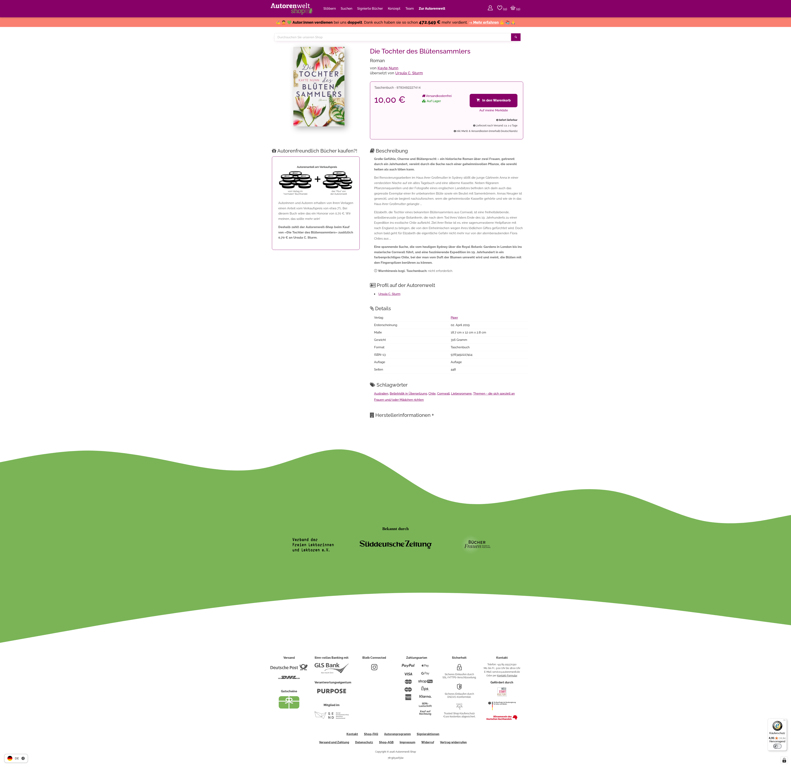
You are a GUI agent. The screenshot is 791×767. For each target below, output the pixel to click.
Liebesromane (461, 393)
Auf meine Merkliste (493, 110)
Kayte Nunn (388, 68)
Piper (454, 317)
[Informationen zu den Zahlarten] (408, 667)
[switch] (777, 746)
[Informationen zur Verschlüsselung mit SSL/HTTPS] (459, 669)
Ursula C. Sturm (409, 73)
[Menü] (784, 721)
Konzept (394, 8)
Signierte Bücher (370, 8)
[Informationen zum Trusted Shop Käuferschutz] (459, 708)
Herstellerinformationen (404, 414)
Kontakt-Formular (507, 675)
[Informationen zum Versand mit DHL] (289, 679)
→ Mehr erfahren (484, 22)
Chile (432, 393)
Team (409, 8)
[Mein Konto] (490, 8)
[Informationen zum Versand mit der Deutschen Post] (289, 669)
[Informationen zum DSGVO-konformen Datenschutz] (459, 688)
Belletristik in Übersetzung (408, 393)
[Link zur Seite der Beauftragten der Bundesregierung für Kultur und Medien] (502, 712)
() (504, 9)
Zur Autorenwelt (432, 8)
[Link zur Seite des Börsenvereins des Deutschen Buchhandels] (502, 719)
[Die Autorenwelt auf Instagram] (374, 669)
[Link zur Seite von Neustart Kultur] (502, 696)
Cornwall (443, 393)
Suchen (346, 8)
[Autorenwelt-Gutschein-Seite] (289, 707)
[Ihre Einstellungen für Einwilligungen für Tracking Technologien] (784, 760)
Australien (381, 393)
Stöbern (329, 8)
